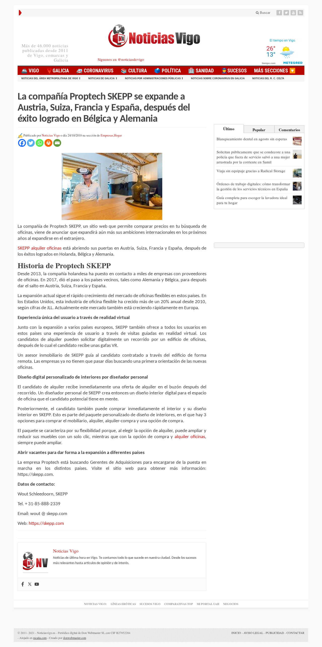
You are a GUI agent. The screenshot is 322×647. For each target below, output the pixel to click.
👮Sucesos (234, 71)
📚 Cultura (134, 71)
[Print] (48, 143)
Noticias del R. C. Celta (268, 78)
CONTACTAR (295, 633)
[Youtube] (293, 13)
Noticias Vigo (51, 135)
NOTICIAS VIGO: (95, 604)
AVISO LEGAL (253, 633)
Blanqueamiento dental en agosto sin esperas (252, 138)
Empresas (107, 135)
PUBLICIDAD (275, 633)
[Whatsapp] (40, 143)
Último (228, 128)
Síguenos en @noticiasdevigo (121, 59)
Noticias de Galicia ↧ (102, 78)
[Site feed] (300, 13)
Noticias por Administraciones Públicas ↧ (154, 78)
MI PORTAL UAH (208, 604)
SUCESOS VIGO (150, 604)
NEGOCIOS (230, 604)
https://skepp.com (46, 523)
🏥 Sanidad (201, 71)
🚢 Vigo (30, 71)
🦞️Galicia (57, 71)
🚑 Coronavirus (94, 71)
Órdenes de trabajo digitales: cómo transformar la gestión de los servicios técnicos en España (253, 186)
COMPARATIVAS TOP (178, 604)
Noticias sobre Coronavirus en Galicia (218, 78)
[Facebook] (279, 13)
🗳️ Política (167, 71)
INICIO (236, 633)
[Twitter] (286, 13)
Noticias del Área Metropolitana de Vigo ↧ (51, 78)
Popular (259, 129)
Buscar (264, 13)
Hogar (118, 135)
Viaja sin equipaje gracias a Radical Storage (251, 170)
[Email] (57, 143)
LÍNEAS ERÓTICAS (123, 604)
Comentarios (289, 129)
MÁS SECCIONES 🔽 (275, 71)
